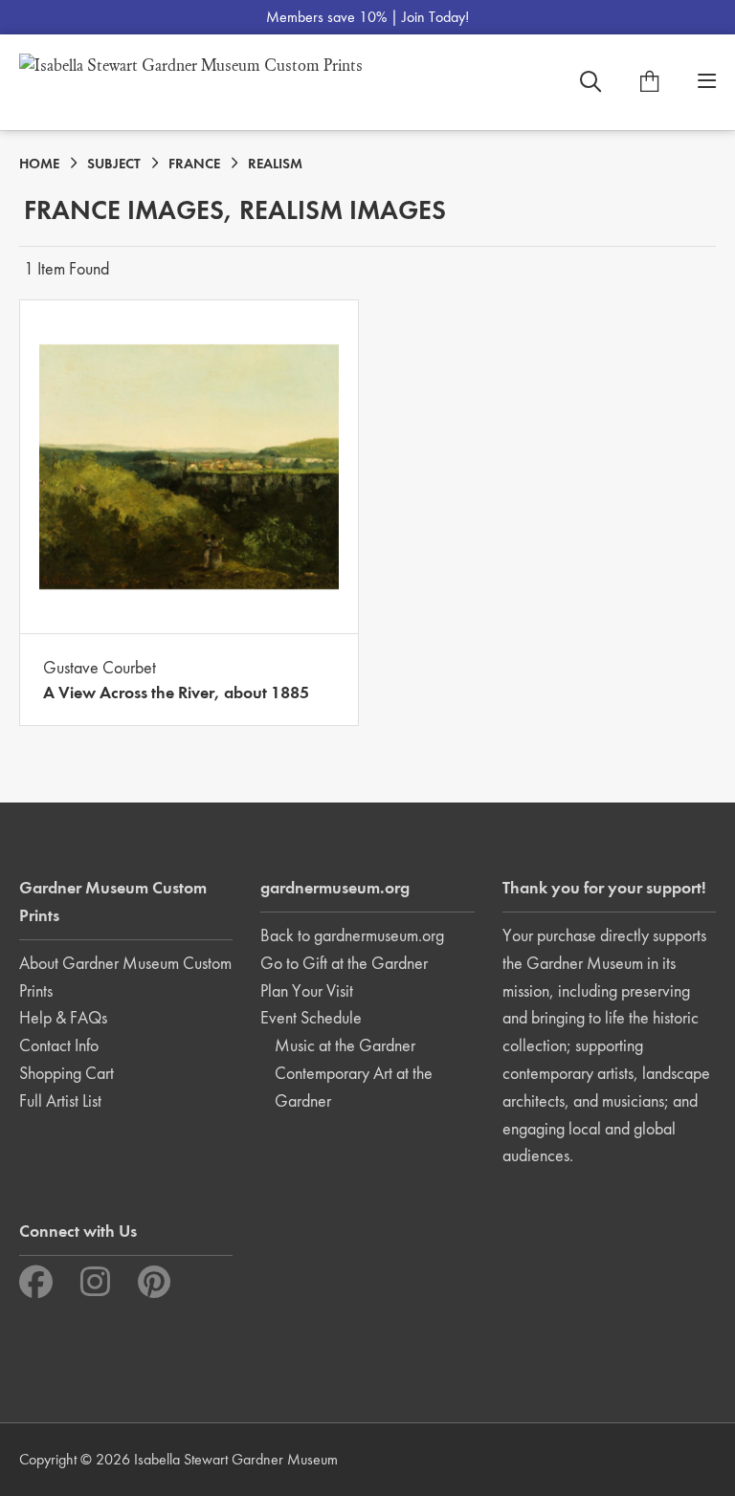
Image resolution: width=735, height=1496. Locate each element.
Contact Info (59, 1045)
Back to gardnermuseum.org (352, 935)
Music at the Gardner (345, 1045)
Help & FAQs (63, 1017)
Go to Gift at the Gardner (344, 963)
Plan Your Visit (306, 990)
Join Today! (435, 17)
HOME (39, 163)
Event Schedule (311, 1017)
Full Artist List (60, 1100)
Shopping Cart (66, 1073)
